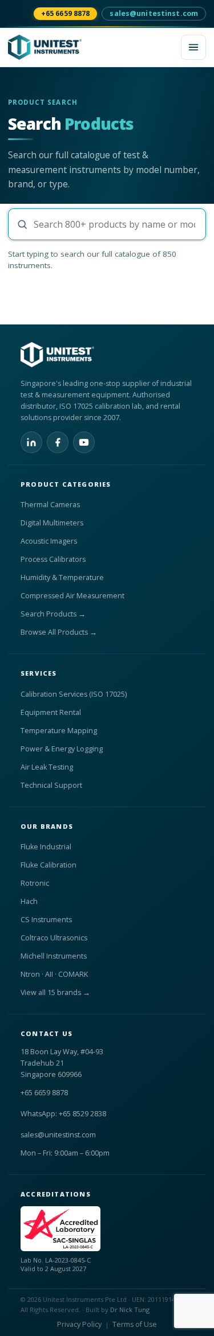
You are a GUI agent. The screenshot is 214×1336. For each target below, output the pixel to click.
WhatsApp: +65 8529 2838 (63, 1114)
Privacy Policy (79, 1324)
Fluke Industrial (46, 847)
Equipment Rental (51, 712)
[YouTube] (84, 442)
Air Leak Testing (47, 767)
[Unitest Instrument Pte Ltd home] (91, 47)
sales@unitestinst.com (154, 13)
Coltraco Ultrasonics (54, 938)
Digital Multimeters (52, 523)
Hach (29, 901)
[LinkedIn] (31, 442)
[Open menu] (193, 47)
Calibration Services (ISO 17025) (74, 694)
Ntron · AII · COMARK (54, 974)
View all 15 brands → (55, 992)
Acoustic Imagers (49, 541)
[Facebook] (57, 442)
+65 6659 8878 (65, 13)
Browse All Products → (59, 632)
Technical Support (51, 785)
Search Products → (53, 614)
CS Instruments (46, 919)
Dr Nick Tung (130, 1309)
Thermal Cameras (50, 504)
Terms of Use (134, 1324)
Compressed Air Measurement (72, 596)
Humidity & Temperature (62, 577)
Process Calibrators (53, 559)
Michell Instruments (54, 956)
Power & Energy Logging (62, 749)
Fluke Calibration (48, 865)
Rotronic (35, 883)
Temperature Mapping (59, 730)
